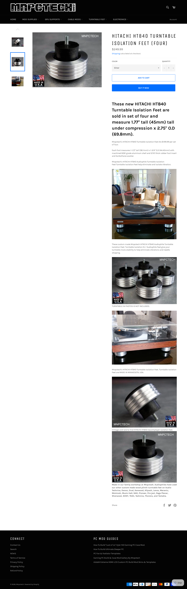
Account (173, 19)
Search (13, 549)
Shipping (116, 53)
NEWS (13, 553)
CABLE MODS (74, 19)
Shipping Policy (17, 566)
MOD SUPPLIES (29, 19)
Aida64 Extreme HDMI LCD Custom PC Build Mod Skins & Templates (125, 562)
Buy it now (143, 88)
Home (13, 19)
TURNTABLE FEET (97, 19)
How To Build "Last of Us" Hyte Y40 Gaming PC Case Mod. (119, 545)
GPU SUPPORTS (52, 19)
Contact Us (15, 545)
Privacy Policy (16, 562)
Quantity (166, 61)
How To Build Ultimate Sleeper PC (109, 549)
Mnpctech (20, 584)
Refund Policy (16, 570)
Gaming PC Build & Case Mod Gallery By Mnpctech (117, 558)
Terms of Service (17, 558)
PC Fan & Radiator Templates (107, 553)
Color (114, 61)
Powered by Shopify (32, 584)
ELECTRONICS (120, 19)
